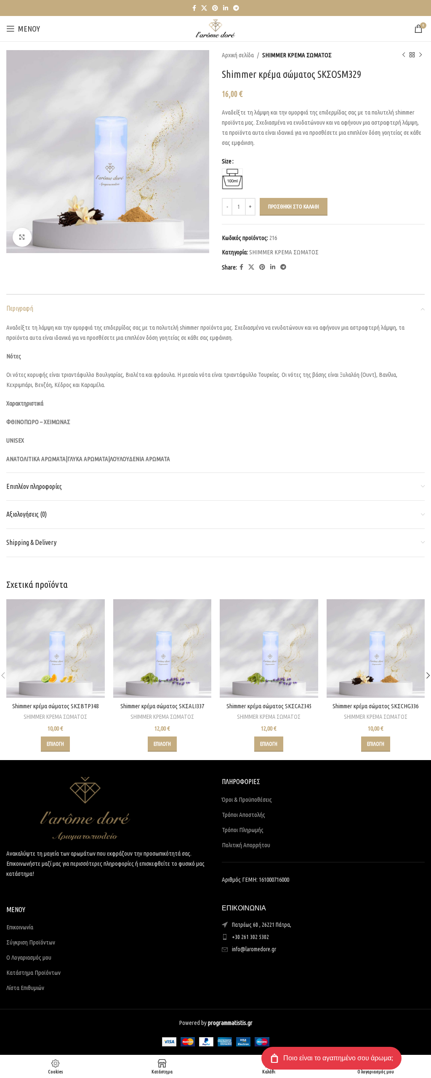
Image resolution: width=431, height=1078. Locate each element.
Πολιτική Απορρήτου (246, 845)
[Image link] (85, 807)
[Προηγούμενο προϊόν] (403, 55)
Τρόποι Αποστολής (243, 814)
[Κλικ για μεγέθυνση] (22, 237)
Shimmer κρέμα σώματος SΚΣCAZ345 (268, 706)
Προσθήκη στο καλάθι (293, 206)
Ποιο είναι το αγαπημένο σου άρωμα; (338, 1058)
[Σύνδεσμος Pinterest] (215, 8)
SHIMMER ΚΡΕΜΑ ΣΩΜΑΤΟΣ (297, 55)
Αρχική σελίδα (238, 55)
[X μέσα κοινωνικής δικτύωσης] (204, 8)
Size (226, 161)
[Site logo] (215, 28)
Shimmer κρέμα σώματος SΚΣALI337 (162, 706)
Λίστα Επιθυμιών (25, 987)
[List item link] (323, 937)
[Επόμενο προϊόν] (420, 55)
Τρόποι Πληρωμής (242, 829)
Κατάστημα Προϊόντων (33, 972)
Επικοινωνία (19, 927)
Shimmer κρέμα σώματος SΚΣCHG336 (375, 706)
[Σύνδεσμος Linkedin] (226, 8)
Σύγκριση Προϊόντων (30, 942)
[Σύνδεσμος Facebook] (194, 8)
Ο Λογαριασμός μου (28, 957)
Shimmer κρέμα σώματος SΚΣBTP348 (55, 706)
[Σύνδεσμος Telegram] (236, 8)
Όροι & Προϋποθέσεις (247, 799)
